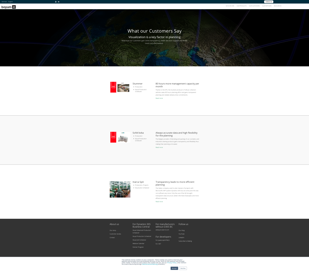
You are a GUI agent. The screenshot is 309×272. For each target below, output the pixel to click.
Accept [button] (174, 268)
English (10, 2)
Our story (113, 230)
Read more (159, 98)
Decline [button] (182, 268)
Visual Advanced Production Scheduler (142, 231)
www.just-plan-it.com (162, 230)
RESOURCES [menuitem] (277, 6)
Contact (112, 237)
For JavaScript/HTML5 (162, 240)
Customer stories (115, 234)
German (4, 2)
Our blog (182, 230)
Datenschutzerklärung (150, 264)
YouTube (181, 234)
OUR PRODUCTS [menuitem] (242, 6)
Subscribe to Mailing (185, 241)
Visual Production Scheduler (142, 236)
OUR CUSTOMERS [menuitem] (254, 6)
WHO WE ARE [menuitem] (230, 6)
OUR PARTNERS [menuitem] (267, 6)
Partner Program (138, 247)
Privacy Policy (172, 263)
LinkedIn (181, 237)
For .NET (158, 244)
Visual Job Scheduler (139, 240)
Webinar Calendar (138, 243)
